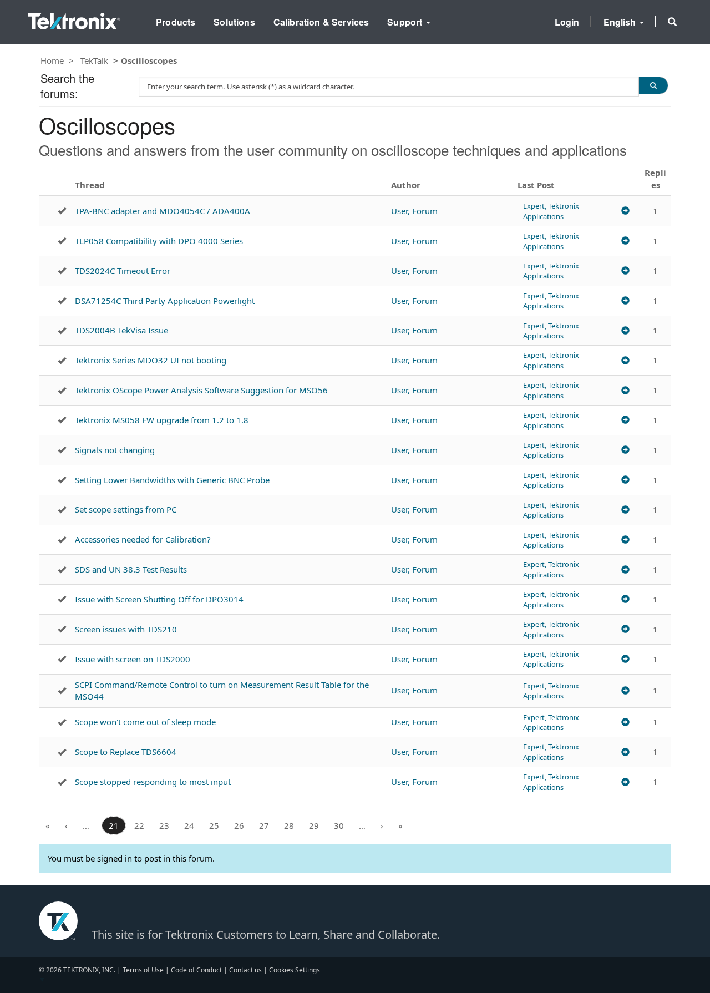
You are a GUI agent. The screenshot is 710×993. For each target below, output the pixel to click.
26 (239, 825)
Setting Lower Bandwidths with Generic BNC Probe (172, 479)
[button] (672, 21)
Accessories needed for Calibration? (143, 539)
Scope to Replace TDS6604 (125, 751)
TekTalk (94, 60)
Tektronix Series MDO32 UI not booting (150, 360)
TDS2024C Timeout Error (122, 270)
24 (189, 825)
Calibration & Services (321, 22)
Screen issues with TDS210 (126, 629)
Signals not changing (115, 449)
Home (52, 60)
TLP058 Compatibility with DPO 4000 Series (159, 240)
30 (339, 825)
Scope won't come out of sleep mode (145, 721)
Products (175, 22)
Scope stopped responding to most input (153, 781)
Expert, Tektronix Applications (551, 211)
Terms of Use (143, 970)
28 (289, 825)
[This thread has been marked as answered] (62, 211)
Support (405, 22)
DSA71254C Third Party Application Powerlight (165, 300)
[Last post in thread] (625, 211)
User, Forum (414, 210)
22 (139, 825)
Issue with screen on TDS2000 (132, 659)
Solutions (234, 22)
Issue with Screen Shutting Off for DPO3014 (159, 599)
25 (214, 825)
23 (164, 825)
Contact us (245, 970)
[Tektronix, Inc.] (74, 18)
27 (264, 825)
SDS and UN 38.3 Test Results (131, 569)
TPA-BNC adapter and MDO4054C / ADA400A (162, 210)
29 (314, 825)
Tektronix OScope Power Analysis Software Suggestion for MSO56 (201, 390)
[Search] (653, 85)
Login (567, 22)
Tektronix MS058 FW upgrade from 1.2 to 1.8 (161, 419)
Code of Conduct (196, 970)
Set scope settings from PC (125, 509)
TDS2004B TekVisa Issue (121, 330)
